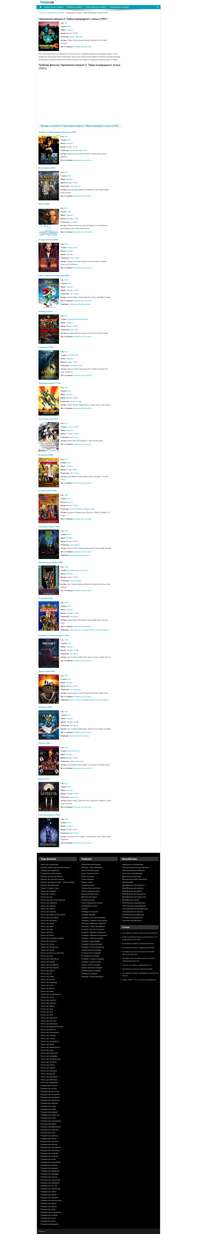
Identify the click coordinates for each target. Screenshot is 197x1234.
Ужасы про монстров (49, 1080)
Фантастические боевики (91, 864)
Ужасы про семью (48, 980)
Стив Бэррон (74, 545)
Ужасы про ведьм (48, 988)
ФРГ (86, 570)
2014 (66, 783)
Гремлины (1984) (45, 707)
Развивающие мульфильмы (133, 915)
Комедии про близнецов (50, 1100)
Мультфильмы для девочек (133, 888)
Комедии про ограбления (50, 1189)
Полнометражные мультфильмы (135, 909)
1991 (66, 23)
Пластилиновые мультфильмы (134, 906)
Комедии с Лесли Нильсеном (92, 947)
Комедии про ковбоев (49, 1215)
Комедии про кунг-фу (49, 1186)
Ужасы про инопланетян (50, 1033)
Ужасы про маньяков (49, 1071)
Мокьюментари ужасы (90, 894)
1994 (66, 748)
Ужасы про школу (47, 950)
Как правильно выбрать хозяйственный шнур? (138, 943)
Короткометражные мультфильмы (135, 867)
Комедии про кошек (48, 1139)
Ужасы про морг (47, 929)
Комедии (69, 30)
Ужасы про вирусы (48, 909)
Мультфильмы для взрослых (133, 885)
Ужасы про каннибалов (50, 965)
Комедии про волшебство (51, 1162)
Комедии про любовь (49, 1165)
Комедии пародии (88, 915)
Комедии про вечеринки (50, 1094)
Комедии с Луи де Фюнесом (92, 977)
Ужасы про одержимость (50, 1047)
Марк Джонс (74, 833)
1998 (66, 603)
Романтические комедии (91, 953)
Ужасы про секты (47, 997)
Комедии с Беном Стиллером (92, 929)
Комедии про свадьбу (49, 1112)
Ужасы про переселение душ (52, 1027)
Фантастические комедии (79, 555)
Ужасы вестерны (88, 876)
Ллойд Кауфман (76, 509)
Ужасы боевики (87, 879)
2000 (66, 280)
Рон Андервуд (75, 690)
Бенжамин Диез (76, 365)
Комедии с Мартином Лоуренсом (94, 935)
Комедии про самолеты (50, 1130)
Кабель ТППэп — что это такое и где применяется (139, 980)
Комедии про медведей (50, 870)
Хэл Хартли (74, 222)
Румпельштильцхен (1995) (49, 815)
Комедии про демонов (49, 1136)
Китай (76, 427)
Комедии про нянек (48, 1221)
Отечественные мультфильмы (134, 903)
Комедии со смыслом (89, 912)
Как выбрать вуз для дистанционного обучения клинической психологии (138, 959)
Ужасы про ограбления (49, 864)
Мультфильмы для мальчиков (133, 894)
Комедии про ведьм (48, 1203)
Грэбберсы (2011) (45, 311)
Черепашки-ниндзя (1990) (48, 527)
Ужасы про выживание (50, 918)
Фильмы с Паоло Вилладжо (92, 867)
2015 (66, 172)
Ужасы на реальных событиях (52, 953)
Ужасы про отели (47, 985)
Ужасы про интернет (48, 891)
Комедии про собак (48, 1118)
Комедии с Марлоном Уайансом (93, 923)
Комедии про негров (49, 1088)
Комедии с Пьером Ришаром (92, 959)
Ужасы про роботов (48, 1030)
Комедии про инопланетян (51, 1147)
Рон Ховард (74, 294)
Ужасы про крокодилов (50, 968)
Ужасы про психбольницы (51, 1059)
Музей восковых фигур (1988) (50, 562)
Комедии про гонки (48, 1218)
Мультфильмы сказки (130, 900)
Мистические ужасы (89, 897)
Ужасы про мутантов (49, 1062)
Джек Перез (74, 258)
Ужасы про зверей (48, 1068)
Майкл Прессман (76, 37)
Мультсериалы (127, 882)
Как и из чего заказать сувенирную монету (136, 965)
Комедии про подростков (50, 1180)
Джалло (84, 909)
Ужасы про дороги (48, 971)
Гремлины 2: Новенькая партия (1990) (53, 635)
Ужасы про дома (47, 1050)
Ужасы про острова (48, 1035)
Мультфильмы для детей (131, 891)
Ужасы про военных (48, 1021)
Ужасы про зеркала (48, 906)
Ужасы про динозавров (50, 1041)
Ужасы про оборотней (49, 1053)
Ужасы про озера (47, 977)
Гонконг (70, 427)
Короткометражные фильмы (133, 870)
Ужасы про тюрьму (48, 894)
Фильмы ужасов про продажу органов (55, 867)
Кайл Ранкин (74, 473)
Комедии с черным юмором (92, 938)
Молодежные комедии (90, 956)
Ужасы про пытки (47, 944)
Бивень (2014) (44, 779)
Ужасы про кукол (47, 923)
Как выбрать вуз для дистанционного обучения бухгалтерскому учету (138, 953)
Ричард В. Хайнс (89, 509)
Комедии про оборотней (50, 1115)
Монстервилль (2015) (47, 168)
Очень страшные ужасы (90, 891)
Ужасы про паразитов (49, 1018)
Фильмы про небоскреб (50, 885)
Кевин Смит (74, 797)
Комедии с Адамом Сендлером (93, 932)
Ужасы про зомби (47, 1065)
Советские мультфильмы (132, 921)
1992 (66, 388)
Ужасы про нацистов (49, 941)
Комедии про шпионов (49, 1156)
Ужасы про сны (47, 897)
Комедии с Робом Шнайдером (93, 926)
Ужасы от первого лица (50, 888)
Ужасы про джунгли (48, 1000)
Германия (70, 355)
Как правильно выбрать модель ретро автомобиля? (140, 933)
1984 (66, 712)
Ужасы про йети (47, 1012)
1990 (66, 531)
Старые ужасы (87, 882)
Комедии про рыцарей (49, 1168)
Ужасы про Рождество (49, 947)
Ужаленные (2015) (45, 347)
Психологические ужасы (90, 888)
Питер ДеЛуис (75, 186)
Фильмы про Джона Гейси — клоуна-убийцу (57, 882)
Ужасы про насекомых (49, 1024)
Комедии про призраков (50, 1183)
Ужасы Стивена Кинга (89, 873)
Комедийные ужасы (89, 906)
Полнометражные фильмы (132, 912)
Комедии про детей (48, 1159)
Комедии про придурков (50, 1171)
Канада (70, 248)
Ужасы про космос (48, 1038)
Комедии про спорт (48, 1133)
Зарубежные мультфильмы (132, 864)
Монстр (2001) (44, 204)
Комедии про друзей (49, 1206)
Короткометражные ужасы (92, 903)
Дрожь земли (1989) (46, 671)
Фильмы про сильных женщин (52, 879)
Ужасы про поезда (48, 962)
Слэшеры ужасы (87, 885)
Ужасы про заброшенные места (53, 915)
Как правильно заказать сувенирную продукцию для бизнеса (140, 974)
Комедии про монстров (82, 47)
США (69, 26)
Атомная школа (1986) (47, 491)
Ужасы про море (47, 926)
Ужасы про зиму (47, 1015)
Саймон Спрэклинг (77, 761)
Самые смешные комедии (95, 7)
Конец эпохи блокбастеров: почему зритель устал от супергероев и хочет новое (140, 938)
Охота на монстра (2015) (48, 419)
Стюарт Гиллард (76, 401)
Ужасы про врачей (48, 1074)
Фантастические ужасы (90, 870)
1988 (66, 567)
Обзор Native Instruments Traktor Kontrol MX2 (137, 969)
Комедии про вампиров (50, 1174)
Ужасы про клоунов (48, 912)
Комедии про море (48, 1209)
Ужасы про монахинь (49, 921)
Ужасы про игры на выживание (53, 900)
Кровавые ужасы (88, 900)
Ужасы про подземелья (50, 959)
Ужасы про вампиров (49, 1077)
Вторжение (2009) (45, 455)
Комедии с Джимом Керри (79, 304)
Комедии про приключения (51, 1200)
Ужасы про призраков (49, 1083)
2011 (66, 316)
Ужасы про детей (47, 1044)
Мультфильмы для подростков (134, 897)
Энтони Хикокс (75, 581)
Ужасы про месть (47, 935)
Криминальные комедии (119, 7)
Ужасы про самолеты (49, 903)
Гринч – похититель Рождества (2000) (53, 276)
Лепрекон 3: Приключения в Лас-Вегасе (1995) (57, 132)
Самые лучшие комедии (53, 7)
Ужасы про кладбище (49, 982)
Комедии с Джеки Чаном (91, 962)
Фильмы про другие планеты (52, 876)
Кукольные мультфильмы (132, 873)
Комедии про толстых (49, 1086)
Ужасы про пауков (48, 1006)
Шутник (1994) (44, 743)
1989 (66, 676)
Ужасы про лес (46, 974)
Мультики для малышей (131, 876)
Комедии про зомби (48, 1109)
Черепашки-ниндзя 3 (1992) (49, 383)
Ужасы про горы (47, 1009)
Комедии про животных (50, 1091)
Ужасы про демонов (48, 1003)
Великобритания (73, 319)
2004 (66, 244)
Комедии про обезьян (49, 1144)
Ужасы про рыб (47, 956)
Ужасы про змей (47, 991)
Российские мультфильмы (132, 918)
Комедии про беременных (51, 1127)
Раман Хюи (74, 437)
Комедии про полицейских (51, 1212)
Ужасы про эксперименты (51, 994)
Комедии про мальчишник (51, 873)
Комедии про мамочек (49, 1103)
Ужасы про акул (47, 932)
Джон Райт (74, 330)
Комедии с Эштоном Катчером (93, 918)
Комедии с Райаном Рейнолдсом (94, 921)
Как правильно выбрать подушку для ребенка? (138, 947)
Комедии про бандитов (49, 1224)
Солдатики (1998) (45, 598)
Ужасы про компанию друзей (52, 938)
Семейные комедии (74, 7)
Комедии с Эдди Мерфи (90, 941)
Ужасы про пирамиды (49, 1056)
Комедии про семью (49, 1192)
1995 (66, 136)
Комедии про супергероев (51, 1121)
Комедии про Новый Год (50, 1150)
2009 (66, 459)
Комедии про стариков (49, 1198)
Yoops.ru (41, 13)
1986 (66, 495)
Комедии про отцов (48, 1106)
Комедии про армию (49, 1195)
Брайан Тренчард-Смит (78, 150)
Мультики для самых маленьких (134, 879)
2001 (66, 208)
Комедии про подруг (48, 1124)
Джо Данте (74, 617)
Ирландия (84, 319)
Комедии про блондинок (50, 1097)
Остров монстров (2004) (48, 240)
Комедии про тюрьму (49, 1177)
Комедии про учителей (49, 1153)
